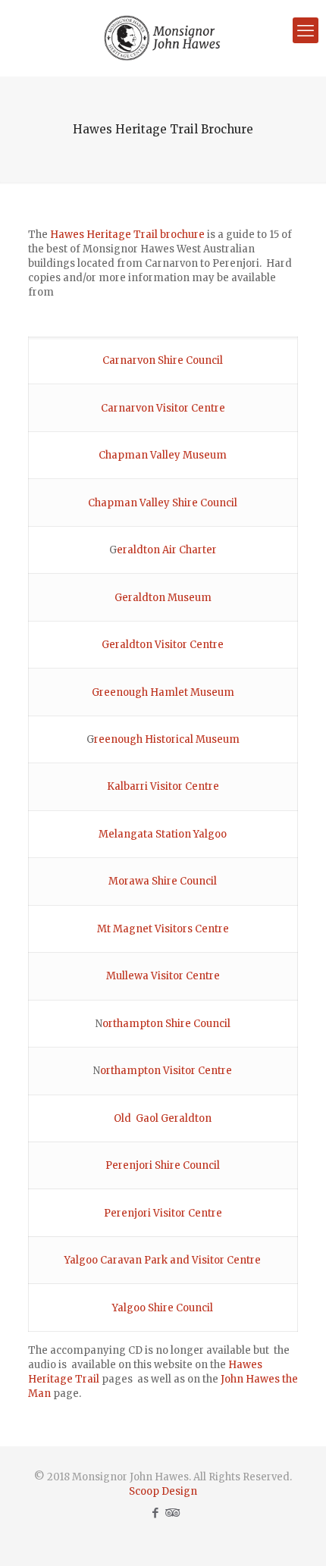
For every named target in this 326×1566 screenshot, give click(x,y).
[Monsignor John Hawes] (163, 38)
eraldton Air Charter (167, 549)
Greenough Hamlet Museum (163, 692)
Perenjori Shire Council (162, 1165)
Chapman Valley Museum (163, 455)
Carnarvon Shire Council (162, 360)
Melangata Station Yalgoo (163, 834)
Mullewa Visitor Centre (163, 975)
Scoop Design (163, 1491)
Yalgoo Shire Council (162, 1307)
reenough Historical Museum (167, 739)
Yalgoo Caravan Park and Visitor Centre (162, 1260)
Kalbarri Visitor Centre (163, 786)
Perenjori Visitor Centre (163, 1213)
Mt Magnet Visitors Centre (163, 928)
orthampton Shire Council (166, 1023)
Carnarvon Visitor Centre (163, 408)
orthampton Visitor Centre (166, 1070)
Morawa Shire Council (162, 881)
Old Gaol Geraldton (163, 1118)
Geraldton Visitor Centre (163, 644)
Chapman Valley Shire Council (162, 502)
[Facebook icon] (155, 1512)
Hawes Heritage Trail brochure (127, 234)
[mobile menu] (305, 30)
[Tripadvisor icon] (171, 1512)
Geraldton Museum (163, 597)
